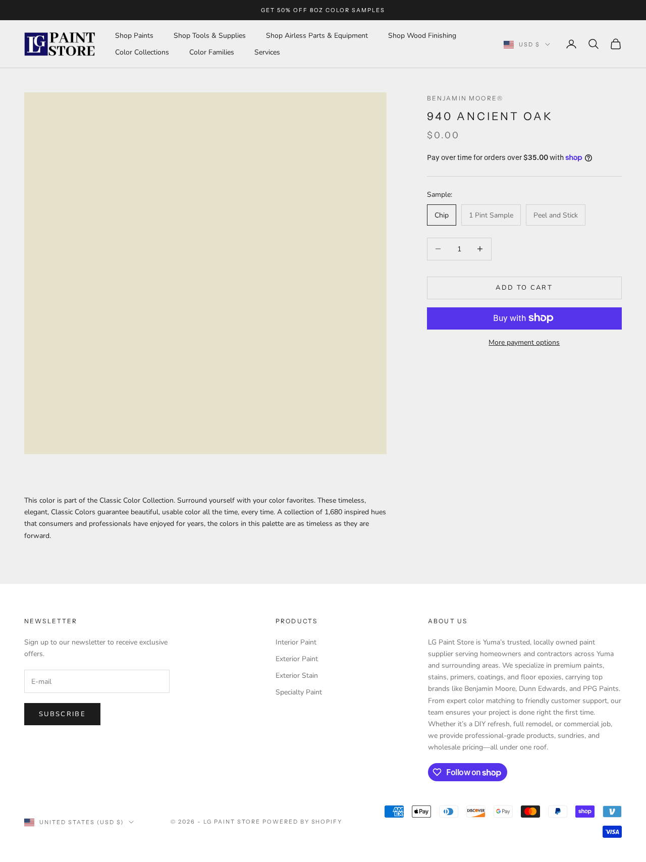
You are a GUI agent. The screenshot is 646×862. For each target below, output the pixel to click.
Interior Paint (296, 642)
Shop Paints (134, 35)
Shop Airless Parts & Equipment (317, 35)
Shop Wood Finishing (422, 35)
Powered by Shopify (302, 821)
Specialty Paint (299, 692)
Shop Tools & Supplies (210, 35)
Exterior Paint (297, 659)
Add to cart (524, 287)
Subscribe (62, 714)
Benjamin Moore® (465, 98)
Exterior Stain (297, 675)
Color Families (211, 52)
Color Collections (142, 52)
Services (267, 52)
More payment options (524, 342)
